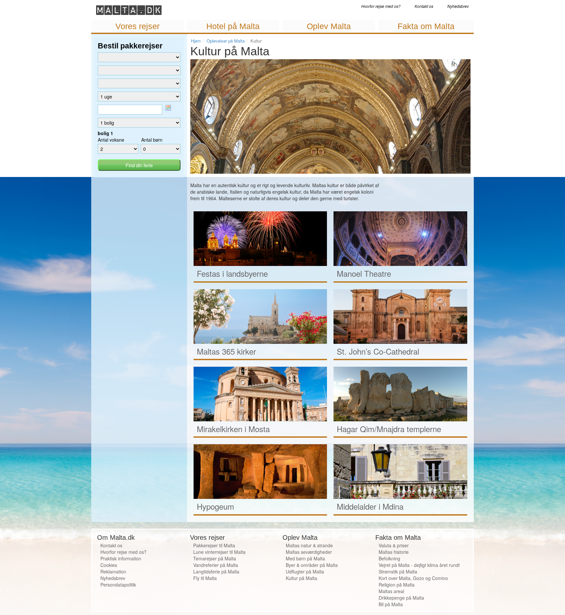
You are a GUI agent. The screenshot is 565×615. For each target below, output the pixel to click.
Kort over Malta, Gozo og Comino (413, 578)
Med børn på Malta (305, 558)
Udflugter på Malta (305, 571)
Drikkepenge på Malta (401, 597)
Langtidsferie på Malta (216, 571)
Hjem (196, 41)
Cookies (108, 565)
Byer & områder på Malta (312, 565)
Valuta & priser (394, 545)
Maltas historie (394, 552)
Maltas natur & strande (309, 545)
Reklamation (113, 571)
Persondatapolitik (118, 584)
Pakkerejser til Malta (214, 545)
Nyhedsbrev (458, 6)
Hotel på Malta (233, 26)
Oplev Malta (329, 26)
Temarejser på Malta (214, 558)
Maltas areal (391, 591)
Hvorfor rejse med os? (381, 6)
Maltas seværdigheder (309, 552)
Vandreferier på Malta (215, 565)
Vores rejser (137, 26)
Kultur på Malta (301, 578)
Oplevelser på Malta (226, 41)
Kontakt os (424, 6)
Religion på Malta (397, 584)
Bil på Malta (391, 604)
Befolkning (389, 558)
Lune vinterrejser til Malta (219, 552)
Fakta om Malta (426, 26)
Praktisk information (120, 558)
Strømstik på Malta (398, 571)
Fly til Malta (205, 578)
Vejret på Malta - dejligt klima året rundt (419, 565)
